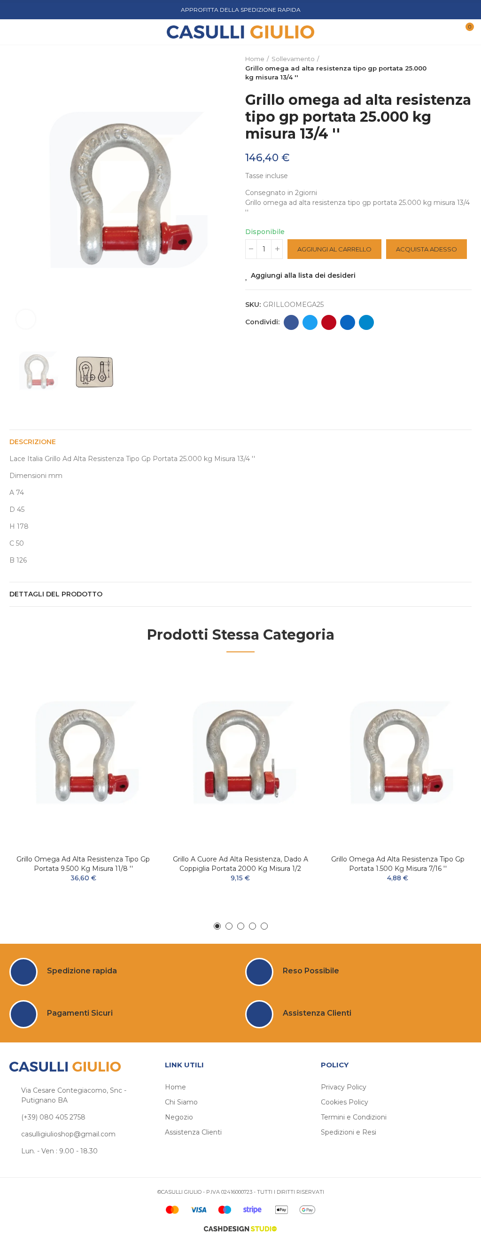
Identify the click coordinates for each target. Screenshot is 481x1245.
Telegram (366, 322)
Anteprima (134, 699)
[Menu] (18, 32)
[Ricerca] (32, 31)
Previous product (441, 68)
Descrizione (32, 442)
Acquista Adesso (426, 249)
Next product (465, 68)
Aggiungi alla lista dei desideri (303, 275)
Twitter (310, 322)
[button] (18, 195)
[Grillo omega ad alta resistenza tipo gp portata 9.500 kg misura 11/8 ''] (83, 755)
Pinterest (328, 322)
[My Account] (447, 32)
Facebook (291, 322)
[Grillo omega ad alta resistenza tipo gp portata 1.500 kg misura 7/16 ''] (398, 755)
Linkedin (347, 322)
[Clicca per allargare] (25, 319)
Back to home (453, 68)
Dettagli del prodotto (55, 594)
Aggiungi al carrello (334, 249)
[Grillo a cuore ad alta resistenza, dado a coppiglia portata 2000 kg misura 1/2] (241, 755)
